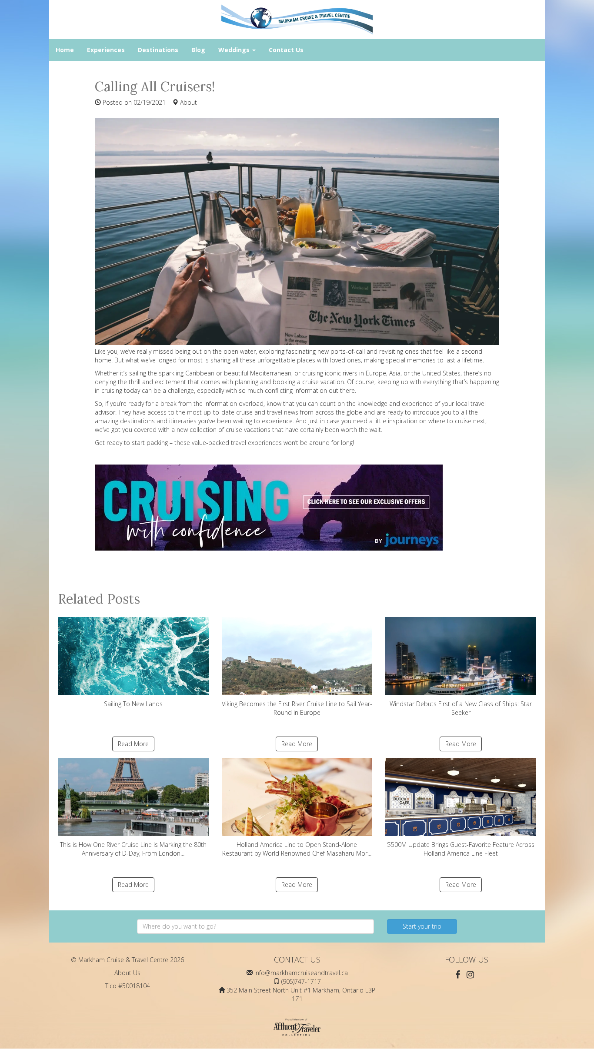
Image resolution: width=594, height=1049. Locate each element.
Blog (198, 50)
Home (65, 50)
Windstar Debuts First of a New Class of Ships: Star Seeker (461, 708)
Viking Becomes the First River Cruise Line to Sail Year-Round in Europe (297, 708)
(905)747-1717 (301, 981)
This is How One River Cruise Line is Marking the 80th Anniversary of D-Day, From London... (133, 848)
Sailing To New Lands (133, 704)
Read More (133, 744)
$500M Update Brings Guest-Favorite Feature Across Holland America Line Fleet (460, 848)
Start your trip (422, 926)
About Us (127, 973)
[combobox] (255, 926)
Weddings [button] (234, 50)
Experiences (106, 50)
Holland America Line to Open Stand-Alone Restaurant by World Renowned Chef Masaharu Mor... (296, 848)
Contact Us (286, 50)
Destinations (158, 50)
